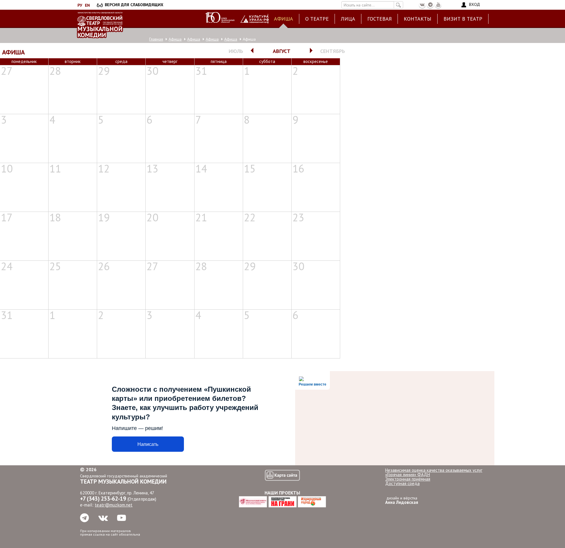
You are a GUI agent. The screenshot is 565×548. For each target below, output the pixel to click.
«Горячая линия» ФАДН (407, 474)
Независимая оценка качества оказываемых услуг (433, 470)
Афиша (283, 18)
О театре (317, 18)
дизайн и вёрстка (401, 500)
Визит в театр (462, 18)
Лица (348, 18)
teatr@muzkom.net (113, 505)
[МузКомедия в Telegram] (430, 4)
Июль (236, 51)
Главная (156, 39)
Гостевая (379, 18)
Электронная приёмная (407, 479)
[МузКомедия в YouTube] (438, 4)
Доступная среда (402, 483)
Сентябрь (332, 51)
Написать (147, 444)
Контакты (417, 18)
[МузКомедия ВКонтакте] (422, 4)
